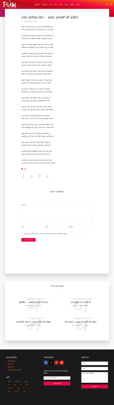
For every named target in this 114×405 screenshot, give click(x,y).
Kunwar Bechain (31, 325)
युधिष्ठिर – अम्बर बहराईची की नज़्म (33, 302)
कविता (66, 5)
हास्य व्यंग (16, 391)
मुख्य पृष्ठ (37, 5)
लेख (18, 388)
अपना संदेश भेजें (94, 386)
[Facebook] (46, 362)
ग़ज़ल (55, 5)
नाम (22, 227)
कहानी (72, 5)
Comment (24, 204)
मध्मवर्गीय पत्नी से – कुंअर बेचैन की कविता (33, 322)
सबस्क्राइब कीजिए (57, 383)
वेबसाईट (71, 227)
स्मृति (9, 391)
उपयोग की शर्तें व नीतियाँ (14, 370)
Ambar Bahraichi (32, 305)
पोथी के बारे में (11, 361)
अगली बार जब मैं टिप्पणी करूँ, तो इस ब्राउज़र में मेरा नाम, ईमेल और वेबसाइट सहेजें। (45, 233)
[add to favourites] (22, 169)
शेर (50, 5)
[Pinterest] (56, 362)
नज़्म (60, 5)
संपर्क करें (10, 364)
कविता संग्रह (18, 381)
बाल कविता (10, 388)
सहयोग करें (11, 367)
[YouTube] (61, 362)
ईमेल (47, 227)
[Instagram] (51, 362)
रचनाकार (44, 5)
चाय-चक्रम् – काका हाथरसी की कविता (80, 322)
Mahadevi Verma (78, 305)
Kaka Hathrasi (28, 21)
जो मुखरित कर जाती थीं (80, 302)
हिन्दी (78, 5)
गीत (9, 385)
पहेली (27, 385)
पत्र (20, 385)
